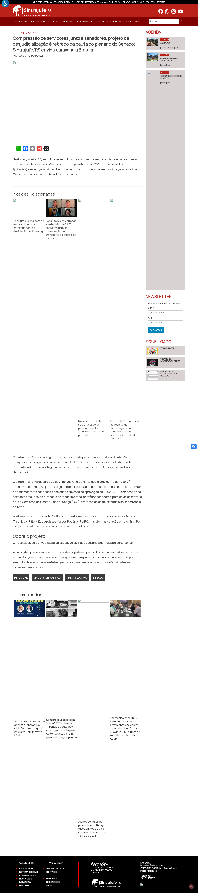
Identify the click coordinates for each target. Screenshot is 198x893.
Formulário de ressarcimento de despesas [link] (168, 373)
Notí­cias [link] (53, 21)
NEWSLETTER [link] (159, 296)
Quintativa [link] (165, 43)
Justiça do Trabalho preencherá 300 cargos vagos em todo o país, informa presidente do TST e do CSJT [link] (92, 828)
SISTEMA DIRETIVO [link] (28, 871)
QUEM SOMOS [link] (37, 21)
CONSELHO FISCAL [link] (28, 875)
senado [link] (98, 577)
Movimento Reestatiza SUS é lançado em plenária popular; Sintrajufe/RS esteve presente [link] (92, 428)
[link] (5, 3)
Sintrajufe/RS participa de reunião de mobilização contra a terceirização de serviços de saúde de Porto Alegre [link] (124, 429)
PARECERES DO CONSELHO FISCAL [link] (53, 882)
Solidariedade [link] (167, 348)
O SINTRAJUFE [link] (26, 868)
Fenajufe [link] (21, 577)
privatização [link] (77, 577)
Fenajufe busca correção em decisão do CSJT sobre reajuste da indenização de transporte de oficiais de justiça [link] (61, 229)
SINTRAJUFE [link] (20, 21)
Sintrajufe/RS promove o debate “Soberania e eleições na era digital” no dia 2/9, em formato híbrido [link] (29, 728)
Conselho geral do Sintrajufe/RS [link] (169, 59)
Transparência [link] (84, 21)
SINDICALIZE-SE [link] (131, 21)
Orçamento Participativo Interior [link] (170, 360)
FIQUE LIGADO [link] (158, 341)
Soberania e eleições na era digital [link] (171, 77)
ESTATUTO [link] (25, 882)
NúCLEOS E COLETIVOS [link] (108, 21)
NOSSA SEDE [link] (25, 878)
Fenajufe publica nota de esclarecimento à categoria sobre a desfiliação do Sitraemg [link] (28, 226)
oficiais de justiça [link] (47, 577)
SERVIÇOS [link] (66, 21)
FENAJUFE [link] (24, 885)
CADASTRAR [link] (156, 330)
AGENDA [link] (153, 32)
